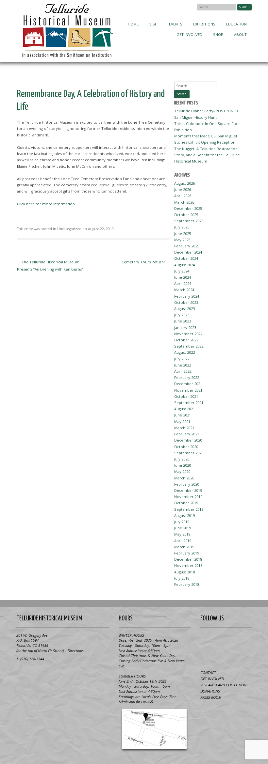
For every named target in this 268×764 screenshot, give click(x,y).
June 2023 (182, 321)
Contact (208, 672)
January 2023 (185, 327)
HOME (133, 24)
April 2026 (182, 195)
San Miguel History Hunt (195, 117)
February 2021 (186, 433)
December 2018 (188, 559)
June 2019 (182, 527)
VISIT (153, 24)
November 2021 (188, 390)
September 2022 (188, 346)
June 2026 (182, 189)
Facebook (191, 7)
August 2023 (184, 308)
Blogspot (225, 640)
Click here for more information (46, 203)
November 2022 (188, 333)
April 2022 (182, 371)
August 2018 (184, 571)
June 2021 (182, 415)
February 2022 (186, 377)
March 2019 (184, 546)
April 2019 (182, 540)
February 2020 (186, 484)
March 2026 (184, 202)
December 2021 (188, 383)
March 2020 (184, 478)
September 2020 (188, 452)
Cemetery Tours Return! (145, 261)
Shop (218, 34)
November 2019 (188, 496)
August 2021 (184, 408)
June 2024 (182, 277)
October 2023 (186, 302)
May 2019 (182, 534)
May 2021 (182, 421)
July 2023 (181, 314)
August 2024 (184, 264)
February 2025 (186, 245)
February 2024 (186, 296)
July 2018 (181, 578)
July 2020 (181, 459)
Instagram (225, 655)
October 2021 (186, 396)
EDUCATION (236, 24)
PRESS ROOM (210, 697)
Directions (76, 650)
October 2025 (186, 214)
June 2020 (182, 465)
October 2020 (186, 446)
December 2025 (188, 208)
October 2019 (186, 502)
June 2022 (182, 365)
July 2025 (181, 227)
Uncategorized (69, 228)
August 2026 (184, 183)
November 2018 (188, 565)
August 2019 (184, 515)
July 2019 (181, 521)
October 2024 (186, 258)
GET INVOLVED (189, 34)
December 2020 (188, 440)
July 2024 (181, 271)
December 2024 (188, 252)
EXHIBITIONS (204, 24)
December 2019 (188, 490)
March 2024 (184, 289)
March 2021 (184, 427)
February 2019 (186, 553)
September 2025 (188, 220)
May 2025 (182, 239)
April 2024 (182, 283)
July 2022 (181, 358)
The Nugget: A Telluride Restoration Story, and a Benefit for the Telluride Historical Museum (207, 155)
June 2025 (182, 233)
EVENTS (175, 24)
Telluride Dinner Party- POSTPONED (206, 110)
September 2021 (188, 402)
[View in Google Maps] (155, 729)
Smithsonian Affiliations (40, 674)
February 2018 (186, 584)
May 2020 (182, 471)
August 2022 (184, 352)
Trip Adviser (241, 640)
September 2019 (188, 509)
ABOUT (240, 34)
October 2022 (186, 339)
